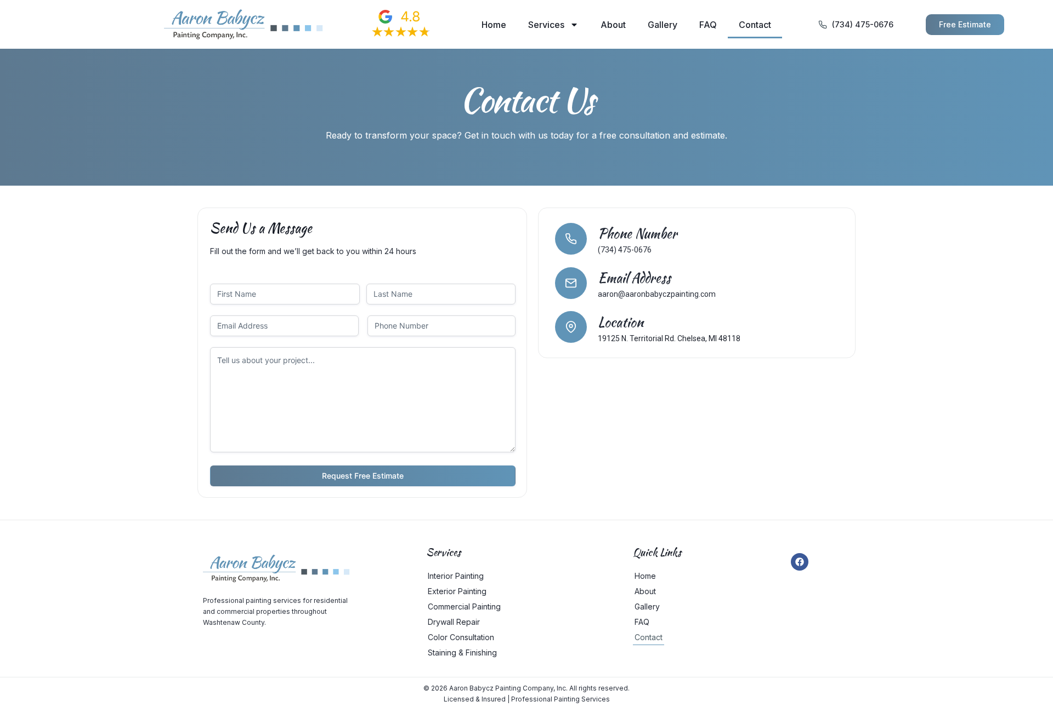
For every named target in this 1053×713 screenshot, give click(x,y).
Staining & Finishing (462, 652)
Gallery (662, 24)
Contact (755, 24)
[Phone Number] (571, 239)
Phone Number (637, 233)
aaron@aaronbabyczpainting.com (657, 294)
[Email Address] (571, 283)
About (613, 24)
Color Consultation (461, 637)
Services (546, 24)
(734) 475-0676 (625, 249)
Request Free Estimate (363, 475)
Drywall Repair (454, 621)
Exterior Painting (457, 591)
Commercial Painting (464, 606)
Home (494, 24)
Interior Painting (456, 575)
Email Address (634, 278)
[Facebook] (799, 562)
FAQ (708, 24)
